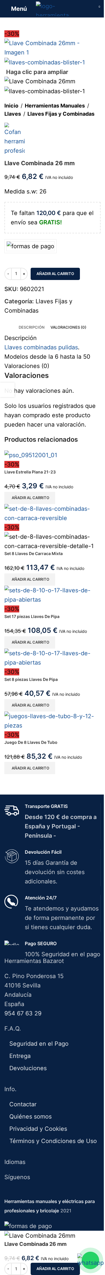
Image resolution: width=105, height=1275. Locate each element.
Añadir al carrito (55, 273)
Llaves (12, 114)
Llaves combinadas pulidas (41, 347)
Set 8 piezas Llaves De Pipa (31, 679)
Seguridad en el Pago (39, 1043)
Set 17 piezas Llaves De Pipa (32, 616)
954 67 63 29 (22, 1013)
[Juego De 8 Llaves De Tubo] (52, 720)
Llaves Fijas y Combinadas (60, 114)
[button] (29, 498)
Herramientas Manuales (55, 106)
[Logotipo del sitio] (52, 8)
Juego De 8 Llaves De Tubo (30, 742)
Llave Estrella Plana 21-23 (30, 471)
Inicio (11, 106)
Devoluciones (28, 1068)
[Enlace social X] (48, 1192)
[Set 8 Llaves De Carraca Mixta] (52, 512)
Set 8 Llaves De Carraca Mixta (33, 553)
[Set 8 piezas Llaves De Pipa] (52, 657)
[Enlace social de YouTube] (63, 1192)
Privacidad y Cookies (38, 1128)
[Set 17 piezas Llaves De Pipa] (52, 594)
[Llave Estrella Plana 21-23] (30, 454)
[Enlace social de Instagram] (56, 1192)
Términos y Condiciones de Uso (53, 1140)
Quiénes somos (30, 1116)
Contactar (22, 1104)
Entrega (20, 1055)
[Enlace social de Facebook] (41, 1192)
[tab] (32, 327)
